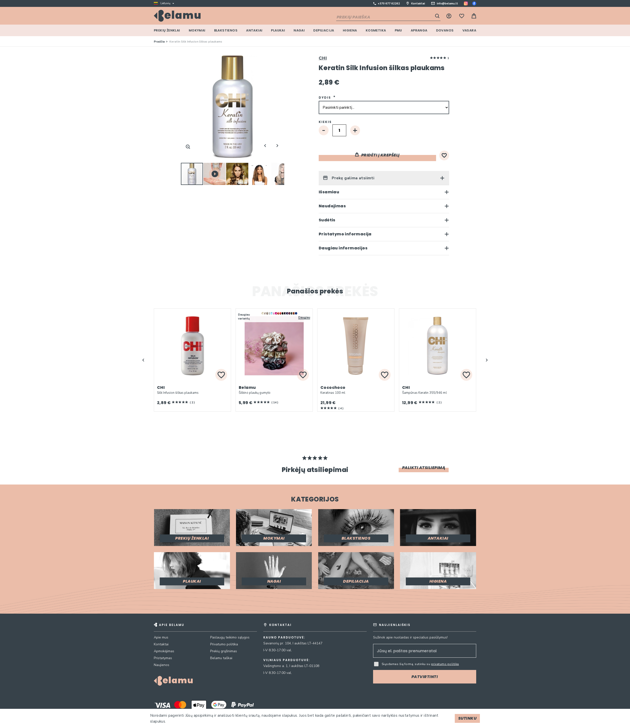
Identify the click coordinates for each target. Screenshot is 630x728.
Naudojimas (332, 206)
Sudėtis (327, 220)
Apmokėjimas (164, 651)
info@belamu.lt (447, 3)
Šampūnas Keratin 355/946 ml (424, 393)
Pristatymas (163, 658)
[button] (215, 173)
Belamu (247, 387)
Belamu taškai (221, 658)
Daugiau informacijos (343, 248)
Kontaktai (418, 3)
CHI (323, 58)
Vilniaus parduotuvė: (286, 660)
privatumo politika (445, 664)
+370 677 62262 (389, 3)
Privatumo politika (224, 644)
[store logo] (177, 16)
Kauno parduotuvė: (284, 637)
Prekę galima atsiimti (352, 178)
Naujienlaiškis (394, 625)
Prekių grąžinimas (223, 651)
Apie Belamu (171, 625)
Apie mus (161, 637)
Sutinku (467, 718)
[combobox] (388, 17)
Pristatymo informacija (345, 234)
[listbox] (286, 316)
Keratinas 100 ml (333, 393)
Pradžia (159, 42)
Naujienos (161, 665)
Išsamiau (329, 192)
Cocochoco (333, 387)
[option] (263, 313)
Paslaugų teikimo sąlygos (230, 637)
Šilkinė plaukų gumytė (254, 393)
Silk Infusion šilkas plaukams (178, 393)
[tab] (384, 178)
